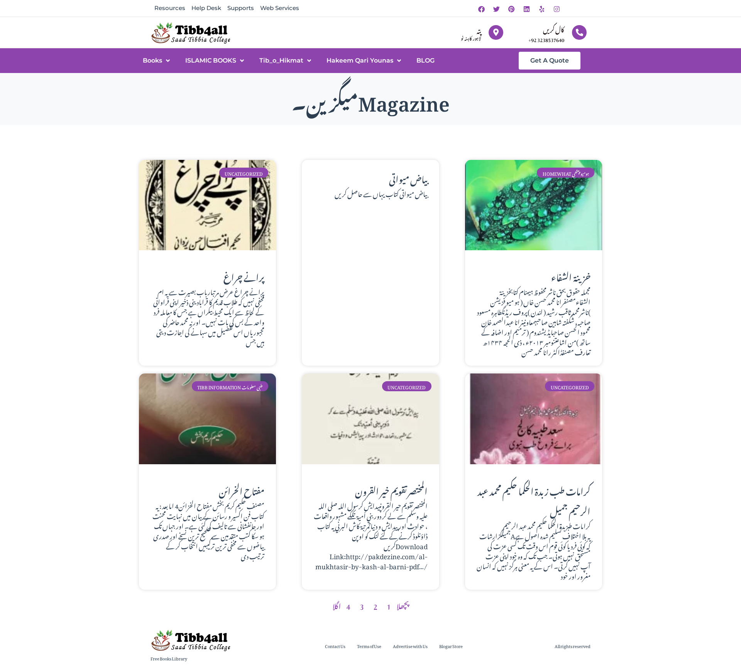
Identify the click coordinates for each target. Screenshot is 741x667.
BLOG (425, 60)
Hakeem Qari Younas (360, 60)
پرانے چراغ (243, 276)
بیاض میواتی (408, 177)
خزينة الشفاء (570, 276)
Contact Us (335, 645)
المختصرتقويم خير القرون (391, 490)
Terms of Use (369, 645)
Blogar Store (451, 645)
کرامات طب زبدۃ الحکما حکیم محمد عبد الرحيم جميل (533, 500)
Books (152, 60)
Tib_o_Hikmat (281, 60)
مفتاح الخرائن (241, 490)
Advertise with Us (410, 645)
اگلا (336, 604)
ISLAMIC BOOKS (210, 60)
